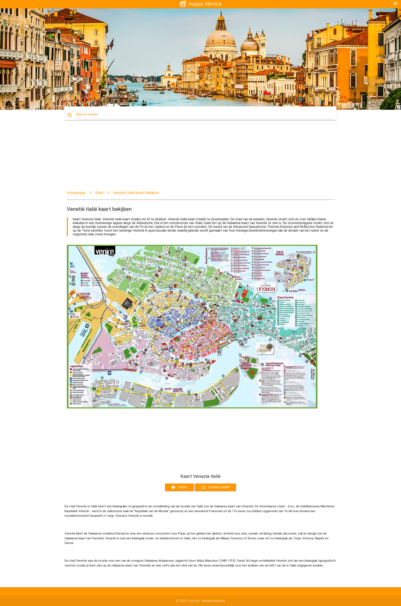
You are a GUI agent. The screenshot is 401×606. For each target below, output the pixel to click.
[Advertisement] (192, 157)
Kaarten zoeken (87, 114)
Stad (99, 192)
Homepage (76, 192)
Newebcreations (213, 601)
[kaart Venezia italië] (192, 407)
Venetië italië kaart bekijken (136, 192)
